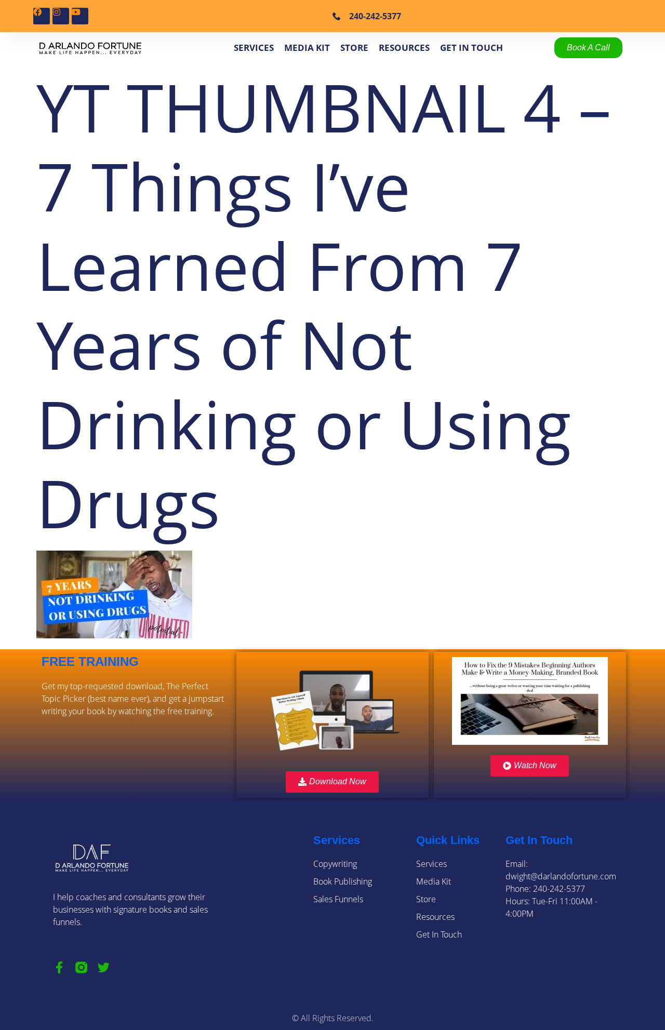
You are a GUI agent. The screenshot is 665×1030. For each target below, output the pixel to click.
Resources (404, 47)
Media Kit (307, 47)
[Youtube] (80, 16)
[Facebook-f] (59, 967)
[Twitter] (104, 967)
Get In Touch (471, 47)
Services (254, 47)
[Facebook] (41, 16)
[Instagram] (60, 16)
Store (354, 47)
